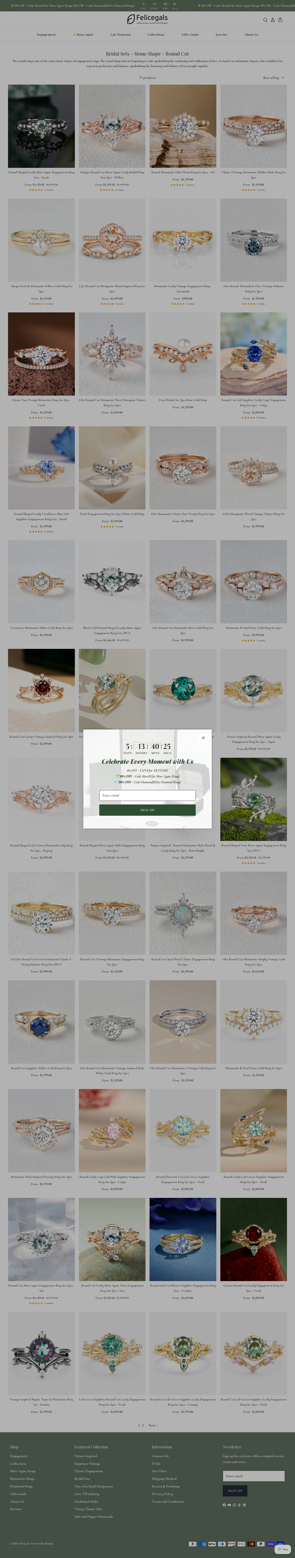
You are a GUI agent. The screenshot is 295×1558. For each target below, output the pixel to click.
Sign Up (147, 810)
